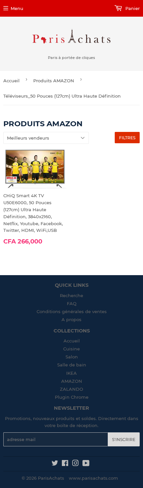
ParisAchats (51, 478)
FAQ (71, 303)
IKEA (71, 373)
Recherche (71, 295)
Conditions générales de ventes (72, 311)
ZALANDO (71, 389)
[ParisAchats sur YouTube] (85, 464)
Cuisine (71, 348)
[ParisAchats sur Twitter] (55, 464)
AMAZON (71, 381)
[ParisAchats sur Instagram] (75, 464)
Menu (17, 8)
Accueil (11, 80)
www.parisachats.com (93, 478)
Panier (132, 8)
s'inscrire (123, 439)
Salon (72, 356)
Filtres (127, 137)
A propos (71, 319)
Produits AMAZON (53, 80)
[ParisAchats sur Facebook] (65, 464)
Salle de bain (71, 364)
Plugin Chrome (71, 397)
